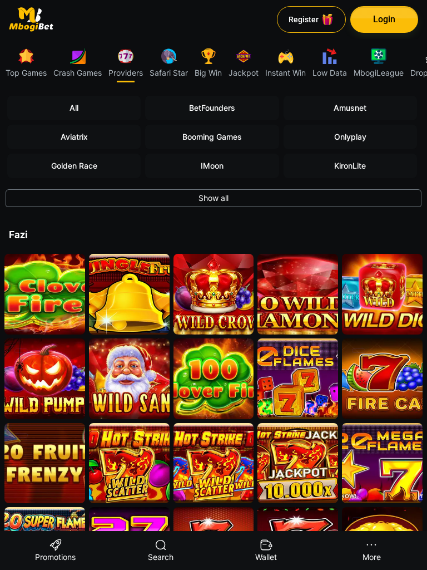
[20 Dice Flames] (297, 378)
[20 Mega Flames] (382, 463)
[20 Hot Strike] (129, 463)
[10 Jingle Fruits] (129, 294)
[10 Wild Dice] (382, 294)
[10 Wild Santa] (129, 378)
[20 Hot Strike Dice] (213, 463)
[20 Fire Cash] (382, 378)
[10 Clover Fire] (44, 294)
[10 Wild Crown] (213, 294)
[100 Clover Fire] (213, 378)
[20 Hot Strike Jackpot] (297, 463)
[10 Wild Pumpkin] (44, 378)
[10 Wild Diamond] (297, 294)
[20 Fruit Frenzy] (44, 463)
